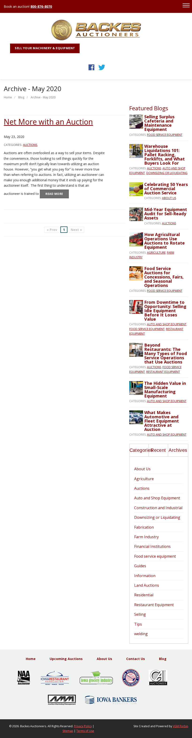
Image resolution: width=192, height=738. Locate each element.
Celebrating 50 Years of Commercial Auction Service (166, 189)
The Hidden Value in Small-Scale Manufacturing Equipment (165, 389)
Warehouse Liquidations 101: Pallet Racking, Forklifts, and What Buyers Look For (164, 154)
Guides (140, 565)
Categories (138, 450)
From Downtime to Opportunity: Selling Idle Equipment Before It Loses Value (165, 310)
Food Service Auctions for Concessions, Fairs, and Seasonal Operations (164, 277)
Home (8, 97)
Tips (138, 624)
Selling (140, 614)
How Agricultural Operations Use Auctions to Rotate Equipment (164, 241)
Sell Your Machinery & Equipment (45, 48)
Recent (158, 450)
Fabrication (144, 527)
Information (144, 575)
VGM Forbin (180, 726)
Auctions (30, 145)
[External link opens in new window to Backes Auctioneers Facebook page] (91, 70)
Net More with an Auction (48, 122)
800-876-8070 (41, 6)
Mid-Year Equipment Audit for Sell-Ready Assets (165, 214)
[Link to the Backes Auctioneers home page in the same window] (96, 39)
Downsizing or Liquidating (167, 173)
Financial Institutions (152, 546)
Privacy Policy (83, 726)
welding (141, 633)
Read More (54, 194)
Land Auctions (146, 585)
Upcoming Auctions (66, 658)
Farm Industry (146, 536)
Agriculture (156, 253)
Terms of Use (85, 731)
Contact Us (135, 658)
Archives (178, 450)
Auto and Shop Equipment (166, 324)
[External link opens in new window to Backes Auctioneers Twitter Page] (102, 70)
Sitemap (68, 731)
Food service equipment (164, 135)
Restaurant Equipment (163, 372)
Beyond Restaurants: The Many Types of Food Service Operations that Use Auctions (165, 353)
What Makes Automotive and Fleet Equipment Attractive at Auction (161, 421)
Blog (21, 97)
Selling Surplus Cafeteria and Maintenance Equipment (159, 123)
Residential (143, 594)
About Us (169, 198)
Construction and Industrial (158, 507)
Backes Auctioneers (33, 726)
